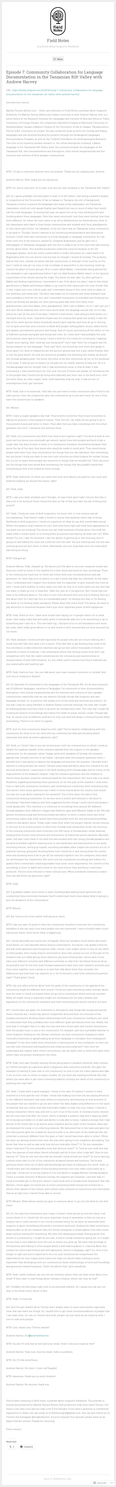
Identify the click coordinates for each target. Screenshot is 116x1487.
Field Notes (58, 40)
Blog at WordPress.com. (58, 1479)
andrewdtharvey (38, 1335)
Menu (59, 59)
